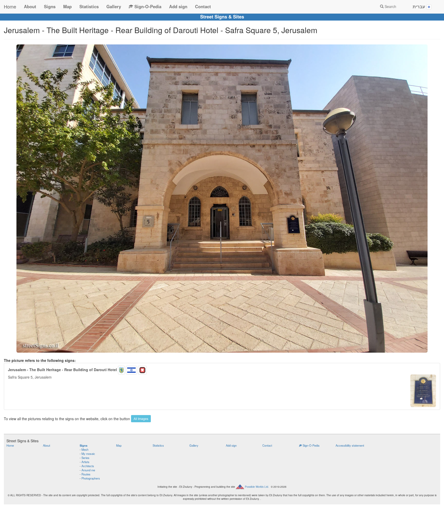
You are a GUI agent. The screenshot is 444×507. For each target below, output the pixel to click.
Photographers (90, 478)
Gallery (113, 6)
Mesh (84, 449)
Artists (85, 462)
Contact (203, 6)
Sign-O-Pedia (147, 6)
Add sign (178, 6)
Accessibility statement (350, 445)
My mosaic (88, 454)
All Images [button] (141, 418)
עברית (420, 6)
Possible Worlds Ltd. (257, 487)
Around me (88, 470)
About (30, 6)
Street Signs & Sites (222, 16)
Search (390, 6)
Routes (85, 474)
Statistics (89, 6)
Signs (49, 6)
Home (10, 6)
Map (67, 6)
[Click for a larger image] (222, 198)
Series (85, 458)
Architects (87, 466)
